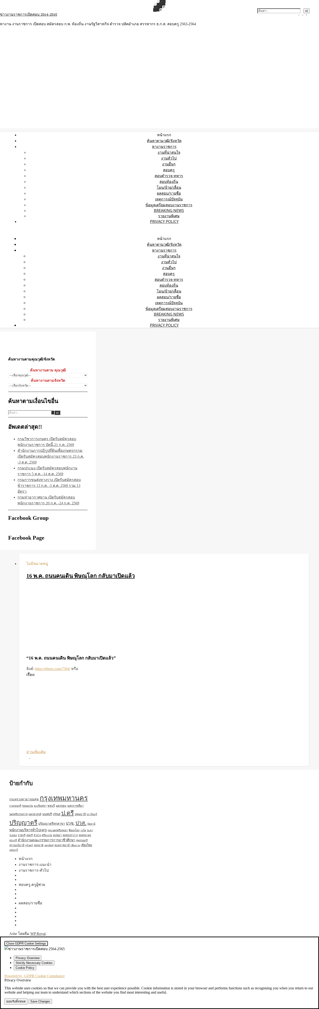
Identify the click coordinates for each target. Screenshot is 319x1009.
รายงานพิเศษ (169, 215)
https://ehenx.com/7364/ (52, 669)
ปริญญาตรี (23, 822)
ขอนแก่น (27, 805)
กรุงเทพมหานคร (64, 798)
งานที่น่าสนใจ (169, 152)
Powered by (34, 976)
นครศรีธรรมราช (18, 814)
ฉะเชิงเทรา (40, 805)
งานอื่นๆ (169, 164)
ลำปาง (37, 835)
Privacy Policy (164, 221)
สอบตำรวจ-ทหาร (169, 175)
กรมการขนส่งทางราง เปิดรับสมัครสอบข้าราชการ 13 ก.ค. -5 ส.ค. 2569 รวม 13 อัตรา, (49, 485)
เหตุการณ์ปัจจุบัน (169, 199)
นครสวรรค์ (34, 814)
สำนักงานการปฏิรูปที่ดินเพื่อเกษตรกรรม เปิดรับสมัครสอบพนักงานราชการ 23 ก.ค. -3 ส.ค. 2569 (51, 456)
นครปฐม (61, 805)
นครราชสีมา (75, 805)
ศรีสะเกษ (47, 835)
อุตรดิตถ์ (48, 845)
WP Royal (38, 934)
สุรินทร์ (29, 845)
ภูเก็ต (83, 830)
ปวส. (80, 823)
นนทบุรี (47, 814)
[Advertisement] (164, 617)
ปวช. (70, 823)
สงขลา (57, 835)
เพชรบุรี (13, 850)
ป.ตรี (67, 813)
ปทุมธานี (80, 814)
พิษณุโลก (74, 830)
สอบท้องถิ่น (169, 181)
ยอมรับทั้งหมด (16, 1001)
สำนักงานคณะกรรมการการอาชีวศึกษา (46, 840)
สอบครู (169, 169)
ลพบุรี (29, 835)
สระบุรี (13, 840)
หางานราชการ (164, 146)
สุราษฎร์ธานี (16, 845)
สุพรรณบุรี (82, 840)
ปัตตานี (91, 824)
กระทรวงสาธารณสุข (24, 799)
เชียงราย (75, 845)
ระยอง (13, 835)
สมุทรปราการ (70, 835)
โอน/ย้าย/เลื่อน (169, 187)
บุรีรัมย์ (56, 814)
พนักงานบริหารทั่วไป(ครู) (28, 830)
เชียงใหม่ (86, 845)
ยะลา (90, 830)
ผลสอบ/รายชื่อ (169, 193)
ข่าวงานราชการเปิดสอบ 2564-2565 (28, 15)
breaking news (169, 210)
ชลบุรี (51, 805)
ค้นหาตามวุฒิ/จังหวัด (164, 140)
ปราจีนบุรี (92, 814)
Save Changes (40, 1001)
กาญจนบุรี (15, 805)
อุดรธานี (38, 845)
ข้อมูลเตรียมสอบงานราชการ (168, 204)
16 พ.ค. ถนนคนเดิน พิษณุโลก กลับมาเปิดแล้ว (80, 576)
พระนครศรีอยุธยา (58, 830)
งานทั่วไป (169, 158)
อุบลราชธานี (62, 845)
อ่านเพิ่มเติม (36, 752)
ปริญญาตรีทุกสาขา (51, 823)
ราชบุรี (21, 835)
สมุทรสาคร (85, 835)
